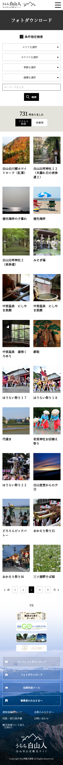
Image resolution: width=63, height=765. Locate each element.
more (5, 138)
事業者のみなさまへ (31, 700)
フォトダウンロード (32, 674)
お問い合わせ (41, 718)
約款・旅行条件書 (12, 718)
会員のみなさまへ (44, 712)
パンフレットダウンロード (31, 662)
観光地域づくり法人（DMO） (13, 726)
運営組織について (12, 712)
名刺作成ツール (31, 687)
